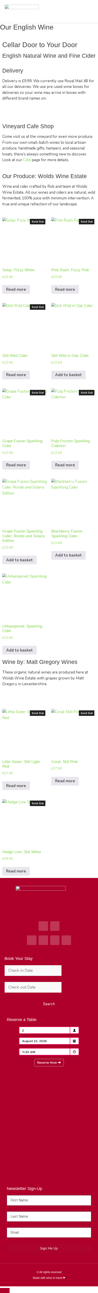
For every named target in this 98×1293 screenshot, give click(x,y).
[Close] (5, 1290)
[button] (89, 11)
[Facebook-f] (31, 940)
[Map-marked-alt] (55, 926)
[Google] (43, 926)
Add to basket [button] (68, 375)
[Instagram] (43, 940)
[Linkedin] (55, 940)
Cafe (27, 160)
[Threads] (66, 940)
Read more (16, 289)
